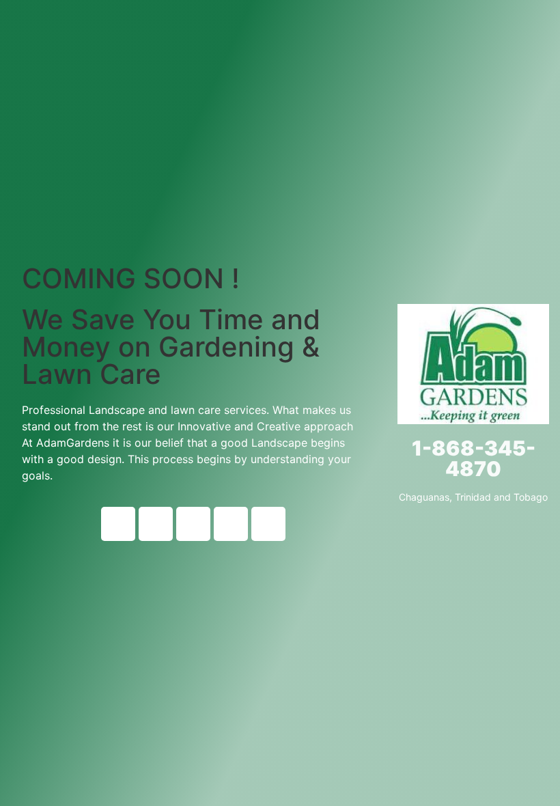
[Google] (231, 524)
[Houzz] (193, 524)
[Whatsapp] (268, 524)
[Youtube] (156, 524)
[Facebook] (118, 524)
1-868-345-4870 (473, 458)
